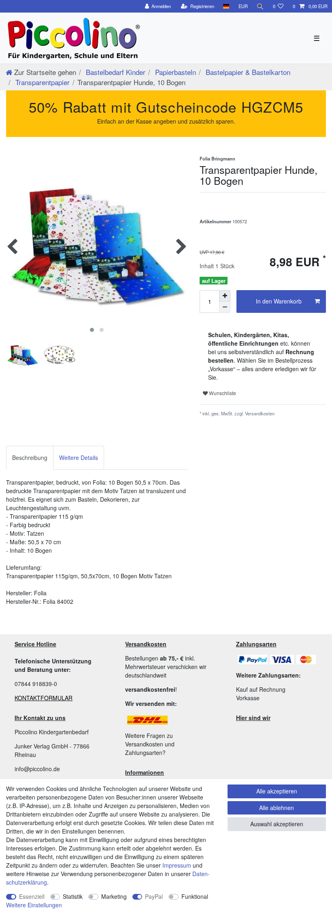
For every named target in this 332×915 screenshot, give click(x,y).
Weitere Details (78, 457)
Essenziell (32, 896)
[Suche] (260, 6)
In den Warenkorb (279, 301)
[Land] (226, 6)
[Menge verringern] (224, 307)
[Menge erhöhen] (224, 295)
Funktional (194, 896)
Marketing (114, 896)
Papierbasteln (174, 72)
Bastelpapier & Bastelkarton (247, 72)
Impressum (176, 865)
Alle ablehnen (276, 808)
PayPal (154, 896)
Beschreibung (29, 457)
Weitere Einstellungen (34, 905)
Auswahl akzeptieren (276, 824)
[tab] (29, 458)
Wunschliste (222, 392)
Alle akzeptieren (276, 791)
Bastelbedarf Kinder (114, 72)
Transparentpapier (41, 82)
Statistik (73, 896)
